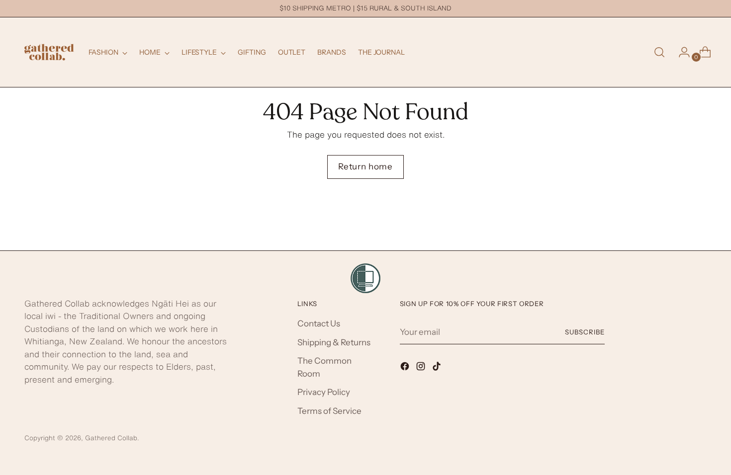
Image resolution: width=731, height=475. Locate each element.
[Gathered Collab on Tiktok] (438, 368)
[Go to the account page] (680, 52)
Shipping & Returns (333, 342)
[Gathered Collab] (49, 52)
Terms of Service (329, 411)
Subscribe (585, 332)
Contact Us (318, 323)
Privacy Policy (323, 392)
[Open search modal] (659, 52)
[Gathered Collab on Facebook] (406, 368)
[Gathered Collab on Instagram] (422, 368)
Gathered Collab (111, 437)
